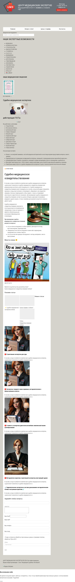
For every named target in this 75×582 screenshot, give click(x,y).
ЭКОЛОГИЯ (9, 69)
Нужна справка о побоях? (26, 307)
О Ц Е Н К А (9, 53)
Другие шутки (8, 283)
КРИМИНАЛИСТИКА (11, 45)
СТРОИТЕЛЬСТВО (10, 47)
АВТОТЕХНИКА (10, 59)
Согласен (1, 581)
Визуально (6, 506)
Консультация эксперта (9, 151)
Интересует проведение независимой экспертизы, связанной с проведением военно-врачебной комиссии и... (39, 158)
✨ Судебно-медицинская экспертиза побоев (12, 308)
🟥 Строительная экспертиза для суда (16, 354)
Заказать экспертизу (62, 10)
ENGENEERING (9, 55)
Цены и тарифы (46, 29)
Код (8, 506)
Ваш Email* (7, 516)
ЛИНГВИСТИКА (10, 65)
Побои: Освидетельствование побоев (25, 323)
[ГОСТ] (19, 122)
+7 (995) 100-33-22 (62, 5)
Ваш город (7, 531)
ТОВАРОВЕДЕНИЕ (10, 61)
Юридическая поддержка (10, 32)
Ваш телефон (8, 525)
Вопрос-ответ (29, 29)
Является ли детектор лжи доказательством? (16, 287)
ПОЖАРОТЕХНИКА (11, 57)
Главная (12, 29)
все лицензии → (7, 96)
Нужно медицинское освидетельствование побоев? (18, 289)
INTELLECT (9, 71)
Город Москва (9, 126)
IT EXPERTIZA (9, 51)
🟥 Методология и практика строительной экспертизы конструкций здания (26, 478)
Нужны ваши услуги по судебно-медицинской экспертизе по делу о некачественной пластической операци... (38, 164)
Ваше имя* (7, 519)
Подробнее (16, 578)
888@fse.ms (61, 7)
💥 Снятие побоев (9, 168)
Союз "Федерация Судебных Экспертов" (29, 562)
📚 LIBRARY (9, 73)
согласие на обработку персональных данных (21, 537)
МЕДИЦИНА (9, 43)
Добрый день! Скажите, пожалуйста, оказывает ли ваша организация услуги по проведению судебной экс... (37, 160)
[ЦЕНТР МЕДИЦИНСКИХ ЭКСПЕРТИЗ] (9, 12)
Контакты (62, 29)
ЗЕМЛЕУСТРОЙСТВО (11, 49)
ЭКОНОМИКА (9, 63)
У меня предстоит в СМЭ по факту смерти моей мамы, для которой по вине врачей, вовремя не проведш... (39, 162)
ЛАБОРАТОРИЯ (10, 67)
